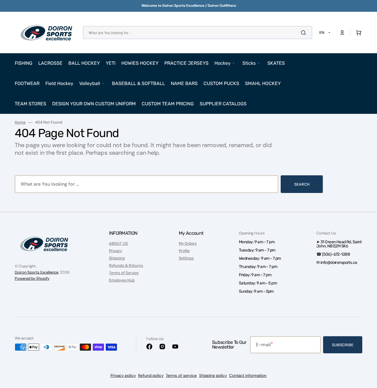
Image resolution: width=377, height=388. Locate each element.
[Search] (304, 32)
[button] (342, 32)
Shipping (117, 258)
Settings (186, 258)
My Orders (188, 243)
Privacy (115, 251)
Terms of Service (123, 273)
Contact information (248, 375)
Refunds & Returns (126, 265)
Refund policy (150, 375)
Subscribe (342, 345)
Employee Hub (122, 280)
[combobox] (197, 32)
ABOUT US (118, 243)
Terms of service (181, 375)
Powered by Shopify (32, 278)
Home (20, 122)
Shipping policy (213, 375)
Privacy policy (123, 375)
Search (302, 184)
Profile (184, 251)
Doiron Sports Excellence (36, 272)
